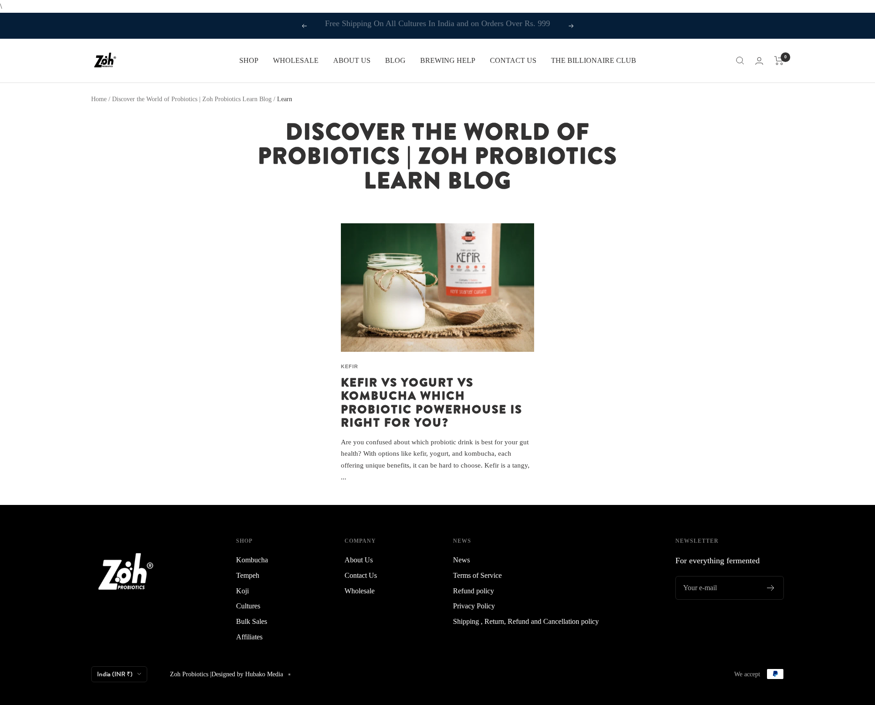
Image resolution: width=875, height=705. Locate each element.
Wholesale (296, 60)
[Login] (759, 61)
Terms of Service (477, 575)
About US (352, 60)
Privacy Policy (474, 606)
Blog (395, 60)
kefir (349, 366)
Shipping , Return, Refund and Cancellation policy (526, 621)
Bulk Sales (251, 621)
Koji (242, 591)
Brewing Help (447, 60)
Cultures (248, 606)
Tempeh (247, 575)
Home (99, 99)
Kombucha (252, 560)
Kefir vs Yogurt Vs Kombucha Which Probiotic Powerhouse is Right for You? (431, 402)
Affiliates (249, 637)
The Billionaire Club (593, 60)
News (461, 560)
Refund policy (473, 591)
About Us (359, 560)
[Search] (740, 61)
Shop (248, 60)
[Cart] (779, 60)
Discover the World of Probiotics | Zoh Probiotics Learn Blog (192, 99)
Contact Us (513, 60)
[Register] (771, 588)
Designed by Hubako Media (247, 674)
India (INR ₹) (115, 674)
